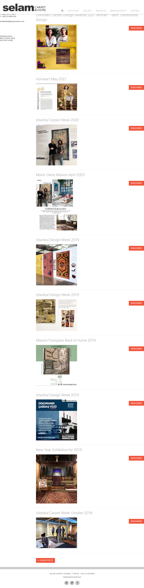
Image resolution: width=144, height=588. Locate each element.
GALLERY (87, 11)
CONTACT (135, 11)
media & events (118, 11)
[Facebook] (77, 583)
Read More (136, 28)
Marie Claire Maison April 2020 (60, 175)
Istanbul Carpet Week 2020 (57, 120)
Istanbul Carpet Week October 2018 (64, 513)
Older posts (46, 560)
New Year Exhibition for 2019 (59, 450)
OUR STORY (73, 11)
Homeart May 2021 (51, 79)
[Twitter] (72, 583)
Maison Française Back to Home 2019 (66, 340)
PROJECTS (101, 11)
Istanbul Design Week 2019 (57, 240)
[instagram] (66, 583)
